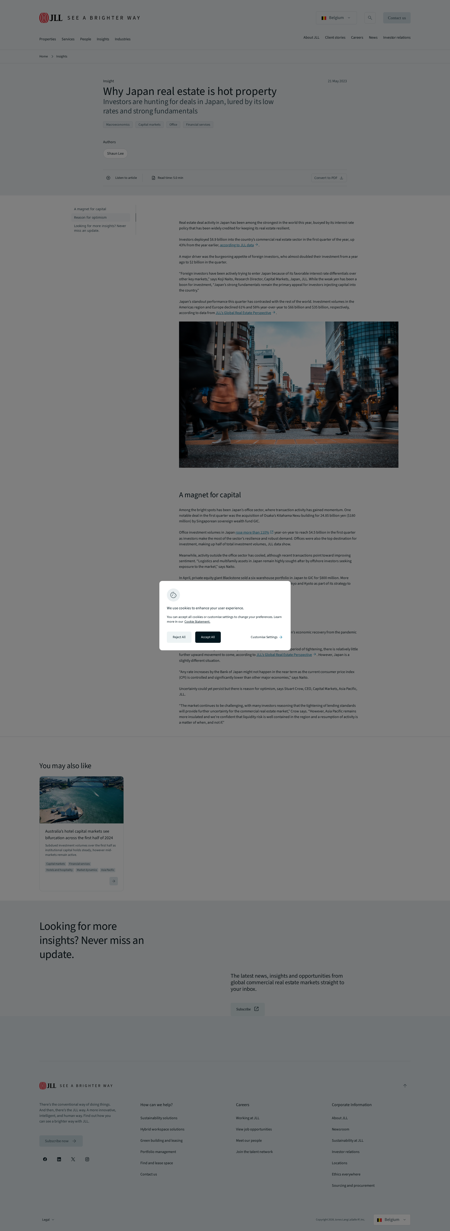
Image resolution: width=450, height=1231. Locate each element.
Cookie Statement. (197, 621)
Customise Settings (267, 637)
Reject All (179, 637)
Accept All (208, 637)
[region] (225, 615)
